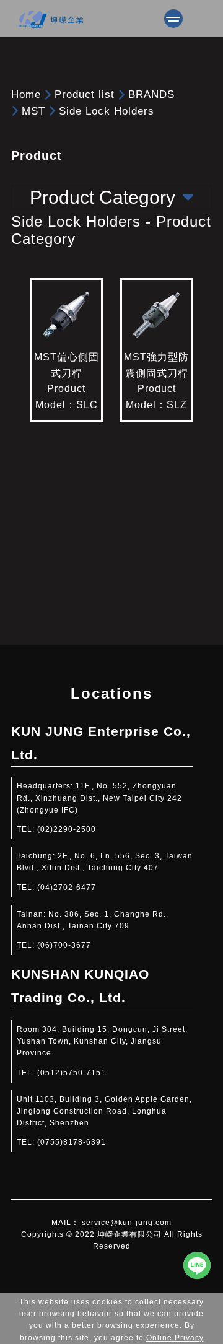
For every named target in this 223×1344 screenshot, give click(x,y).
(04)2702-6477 (66, 887)
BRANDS (151, 94)
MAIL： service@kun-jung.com (111, 1222)
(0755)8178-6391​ (71, 1142)
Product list (85, 94)
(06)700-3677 (64, 945)
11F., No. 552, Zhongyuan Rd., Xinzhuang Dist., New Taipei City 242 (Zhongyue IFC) (99, 798)
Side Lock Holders (106, 110)
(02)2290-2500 (66, 829)
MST (33, 110)
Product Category (102, 197)
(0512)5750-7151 (71, 1072)
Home (26, 94)
